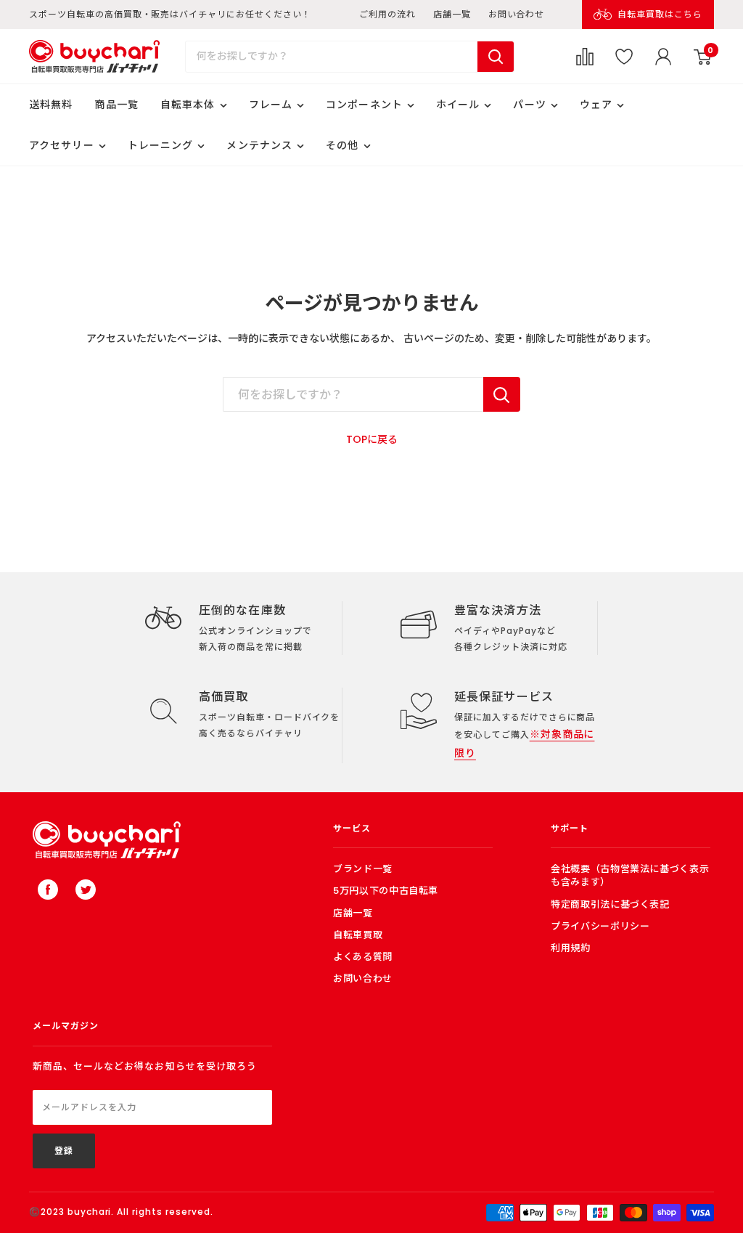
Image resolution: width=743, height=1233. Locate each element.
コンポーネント (364, 104)
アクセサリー (61, 145)
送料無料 (51, 104)
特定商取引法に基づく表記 (610, 904)
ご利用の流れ (387, 14)
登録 (63, 1150)
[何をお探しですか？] (501, 394)
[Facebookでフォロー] (48, 889)
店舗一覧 (452, 14)
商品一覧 (116, 104)
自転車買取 (357, 935)
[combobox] (331, 56)
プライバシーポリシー (600, 926)
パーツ (529, 104)
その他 (342, 145)
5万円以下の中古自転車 (385, 891)
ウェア (596, 104)
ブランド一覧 (363, 869)
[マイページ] (663, 56)
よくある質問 (363, 957)
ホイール (458, 104)
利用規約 (571, 948)
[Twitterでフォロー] (85, 889)
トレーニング (161, 145)
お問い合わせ (516, 14)
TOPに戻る (372, 439)
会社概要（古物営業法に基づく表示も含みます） (630, 875)
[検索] (495, 56)
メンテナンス (259, 145)
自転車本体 (187, 104)
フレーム (270, 104)
